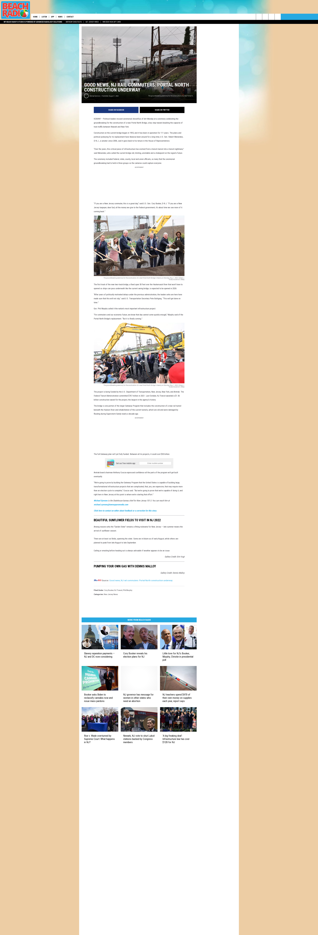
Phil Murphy (127, 590)
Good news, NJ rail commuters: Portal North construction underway (141, 580)
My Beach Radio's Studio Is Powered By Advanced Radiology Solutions (33, 22)
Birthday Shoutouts (74, 22)
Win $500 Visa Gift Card (112, 22)
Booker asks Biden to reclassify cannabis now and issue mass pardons (98, 698)
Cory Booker (109, 590)
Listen (44, 17)
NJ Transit (118, 590)
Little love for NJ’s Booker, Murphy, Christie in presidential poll (177, 656)
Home (35, 17)
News (60, 17)
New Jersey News (111, 594)
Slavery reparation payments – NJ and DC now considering (99, 655)
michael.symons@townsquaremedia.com (111, 504)
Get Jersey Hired (92, 22)
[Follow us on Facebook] (271, 17)
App (52, 17)
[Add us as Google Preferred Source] (265, 17)
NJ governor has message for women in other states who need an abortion (138, 698)
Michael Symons (95, 96)
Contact (70, 17)
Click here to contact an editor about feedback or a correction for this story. (125, 510)
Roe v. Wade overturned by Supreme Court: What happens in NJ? (99, 739)
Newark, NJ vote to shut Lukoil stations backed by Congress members (139, 739)
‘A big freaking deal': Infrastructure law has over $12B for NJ (176, 739)
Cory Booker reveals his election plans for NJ (135, 655)
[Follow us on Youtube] (278, 17)
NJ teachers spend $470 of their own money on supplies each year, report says (177, 698)
